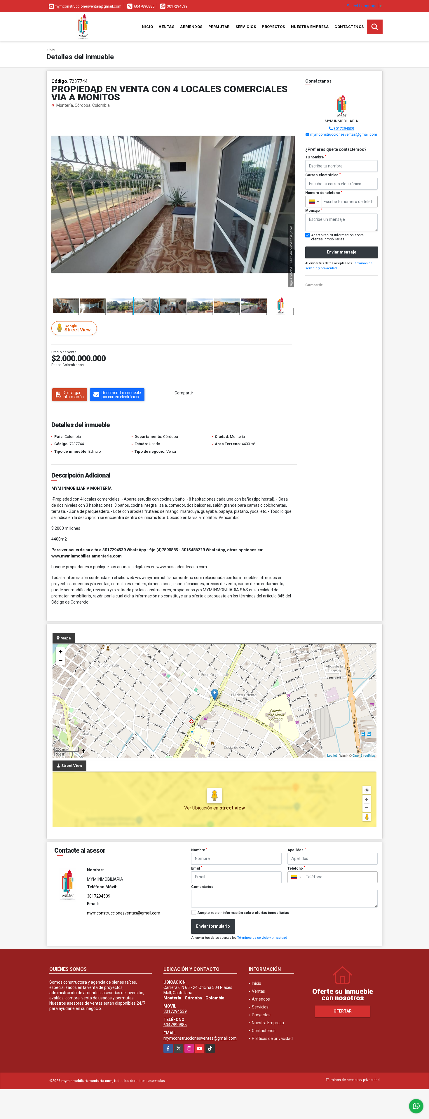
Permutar (219, 27)
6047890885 (144, 6)
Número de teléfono (323, 192)
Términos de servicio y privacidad (262, 938)
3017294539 (177, 6)
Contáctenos (349, 27)
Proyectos (273, 27)
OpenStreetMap (364, 755)
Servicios (246, 27)
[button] (290, 118)
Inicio (146, 27)
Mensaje (313, 210)
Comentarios (202, 887)
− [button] (60, 660)
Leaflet (332, 755)
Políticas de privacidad (272, 1038)
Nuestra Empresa (310, 27)
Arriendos (191, 27)
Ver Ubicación (198, 808)
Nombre (199, 849)
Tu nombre (315, 157)
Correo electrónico (323, 175)
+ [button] (60, 651)
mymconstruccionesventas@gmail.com (343, 134)
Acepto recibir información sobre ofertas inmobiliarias (243, 913)
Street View (77, 328)
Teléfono (296, 868)
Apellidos (296, 849)
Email (196, 868)
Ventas (166, 27)
